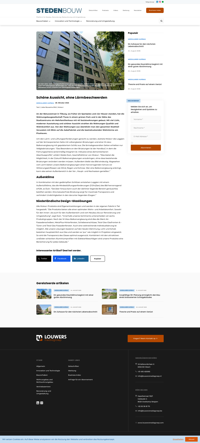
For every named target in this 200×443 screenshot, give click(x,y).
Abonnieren (146, 148)
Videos (115, 10)
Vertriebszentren (43, 387)
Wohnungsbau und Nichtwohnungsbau (44, 381)
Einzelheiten (178, 439)
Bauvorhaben (42, 21)
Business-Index (155, 10)
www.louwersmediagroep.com (151, 423)
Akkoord (191, 439)
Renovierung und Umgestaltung (100, 21)
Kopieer (97, 259)
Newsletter (138, 10)
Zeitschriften (93, 10)
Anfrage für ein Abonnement (80, 380)
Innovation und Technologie (67, 21)
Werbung (126, 10)
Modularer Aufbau (45, 103)
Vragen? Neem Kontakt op (144, 338)
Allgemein (40, 366)
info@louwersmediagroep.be (150, 411)
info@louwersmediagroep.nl (150, 376)
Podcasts (105, 10)
